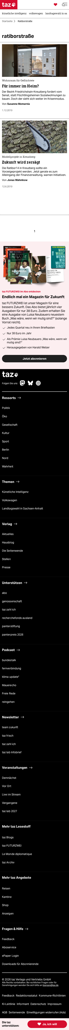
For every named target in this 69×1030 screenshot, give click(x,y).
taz (10, 374)
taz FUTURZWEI (11, 845)
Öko (4, 416)
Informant (23, 1004)
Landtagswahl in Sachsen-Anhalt (22, 508)
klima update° (10, 676)
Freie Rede (8, 693)
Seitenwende (17, 1012)
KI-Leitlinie (9, 1004)
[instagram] (38, 384)
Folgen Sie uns (9, 383)
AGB (5, 1012)
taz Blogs (8, 837)
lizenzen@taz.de (50, 985)
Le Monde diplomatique (17, 854)
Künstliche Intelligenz (15, 491)
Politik (6, 408)
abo (4, 593)
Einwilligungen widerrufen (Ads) (46, 1012)
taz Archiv (8, 862)
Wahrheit (7, 466)
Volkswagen (9, 500)
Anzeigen (8, 913)
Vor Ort (6, 786)
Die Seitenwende (12, 550)
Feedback (8, 939)
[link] (15, 13)
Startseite (7, 21)
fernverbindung (11, 668)
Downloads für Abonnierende (20, 964)
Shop (5, 905)
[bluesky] (30, 384)
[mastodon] (22, 384)
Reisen (6, 888)
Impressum (54, 1004)
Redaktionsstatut (27, 995)
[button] (64, 5)
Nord (5, 458)
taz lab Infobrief (12, 752)
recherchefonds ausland (17, 618)
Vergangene (9, 803)
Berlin (5, 449)
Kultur (6, 433)
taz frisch (7, 735)
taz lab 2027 (9, 811)
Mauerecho (9, 685)
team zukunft (10, 727)
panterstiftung (11, 626)
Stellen (6, 559)
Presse (6, 567)
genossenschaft (12, 601)
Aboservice (9, 947)
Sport (5, 441)
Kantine (7, 897)
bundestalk (9, 660)
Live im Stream (11, 794)
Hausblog (8, 542)
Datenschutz (38, 1004)
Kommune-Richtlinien (52, 995)
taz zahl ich (9, 609)
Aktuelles (8, 534)
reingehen (8, 701)
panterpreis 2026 (12, 634)
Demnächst (9, 777)
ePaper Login (10, 955)
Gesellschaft (9, 424)
